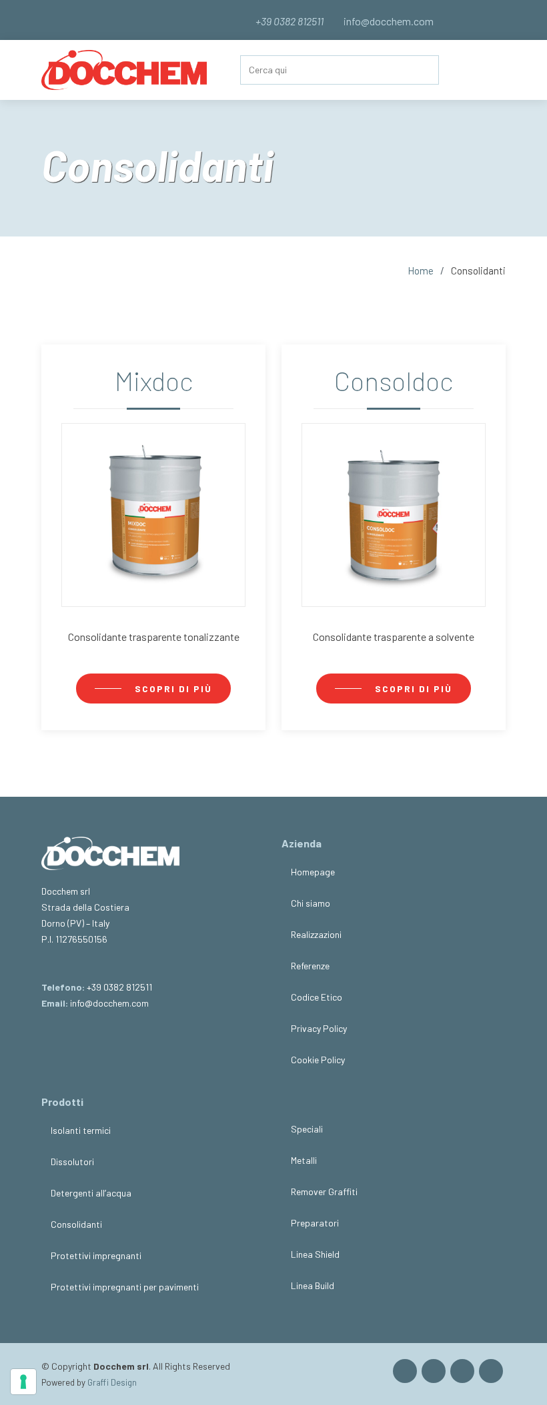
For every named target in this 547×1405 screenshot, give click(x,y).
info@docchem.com (388, 21)
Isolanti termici (81, 1130)
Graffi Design (112, 1382)
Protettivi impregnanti (96, 1255)
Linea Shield (315, 1254)
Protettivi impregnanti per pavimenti (125, 1287)
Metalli (304, 1160)
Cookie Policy (318, 1060)
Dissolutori (72, 1162)
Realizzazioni (316, 934)
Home (421, 270)
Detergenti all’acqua (91, 1193)
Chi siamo (310, 903)
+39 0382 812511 (119, 987)
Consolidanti (76, 1224)
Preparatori (315, 1223)
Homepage (313, 872)
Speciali (307, 1129)
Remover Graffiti (324, 1191)
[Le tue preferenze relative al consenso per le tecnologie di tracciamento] (23, 1381)
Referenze (310, 966)
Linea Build (312, 1285)
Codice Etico (316, 997)
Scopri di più (173, 688)
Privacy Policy (319, 1028)
